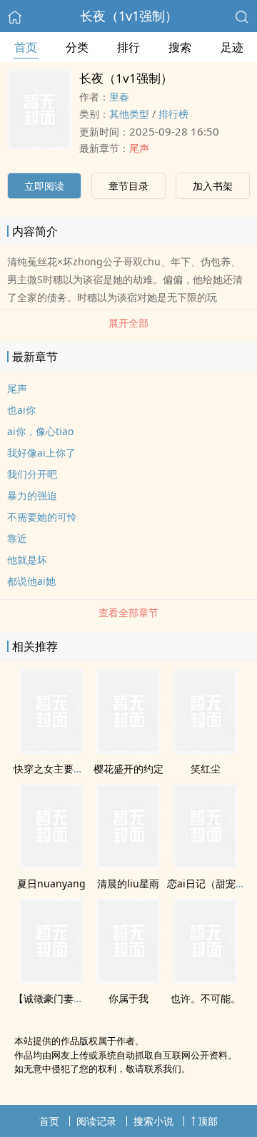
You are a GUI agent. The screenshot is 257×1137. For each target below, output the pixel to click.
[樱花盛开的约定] (128, 750)
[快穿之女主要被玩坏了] (51, 750)
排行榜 (173, 114)
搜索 (179, 47)
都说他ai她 (31, 581)
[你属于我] (128, 979)
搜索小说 (153, 1121)
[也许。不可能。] (205, 979)
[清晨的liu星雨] (128, 864)
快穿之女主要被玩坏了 (64, 768)
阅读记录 (96, 1121)
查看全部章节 (128, 612)
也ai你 (21, 410)
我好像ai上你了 (41, 452)
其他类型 (129, 114)
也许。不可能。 (206, 998)
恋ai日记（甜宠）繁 (211, 883)
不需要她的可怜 (42, 517)
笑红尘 (206, 768)
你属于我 (128, 998)
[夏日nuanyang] (51, 864)
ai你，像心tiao (40, 431)
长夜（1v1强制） (129, 15)
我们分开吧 (32, 474)
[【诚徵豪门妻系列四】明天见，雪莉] (51, 979)
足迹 (232, 47)
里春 (119, 96)
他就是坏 (27, 559)
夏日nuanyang (51, 883)
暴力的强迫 (32, 495)
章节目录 (128, 186)
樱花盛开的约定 (128, 768)
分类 (77, 47)
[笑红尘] (205, 750)
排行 (128, 47)
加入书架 (213, 186)
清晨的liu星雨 (128, 883)
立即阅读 (44, 186)
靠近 (17, 538)
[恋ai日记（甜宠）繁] (205, 864)
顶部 (208, 1121)
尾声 (139, 148)
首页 (25, 47)
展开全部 (128, 323)
